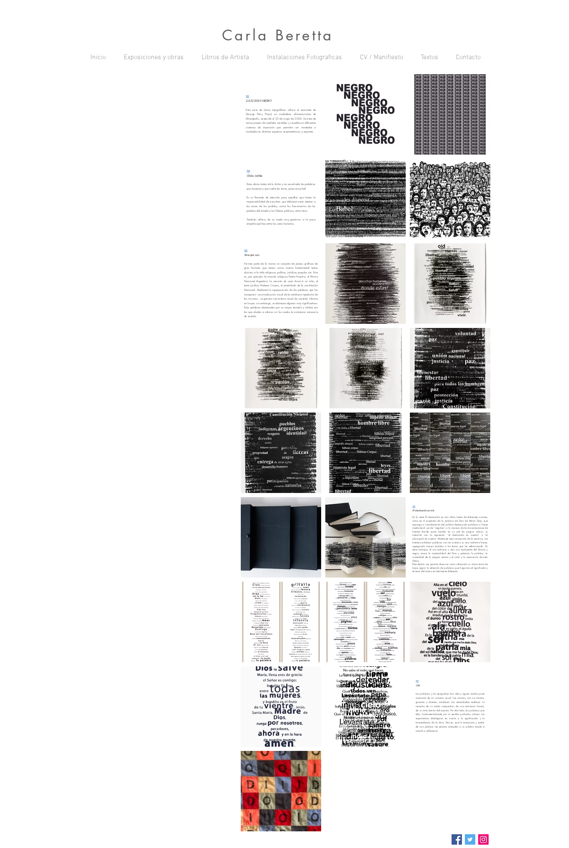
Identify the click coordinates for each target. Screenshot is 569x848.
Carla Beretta (277, 35)
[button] (153, 57)
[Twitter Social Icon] (470, 839)
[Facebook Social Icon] (457, 839)
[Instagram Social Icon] (483, 839)
